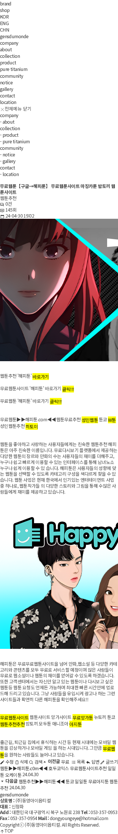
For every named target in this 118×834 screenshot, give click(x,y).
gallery (6, 88)
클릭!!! (68, 389)
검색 (37, 761)
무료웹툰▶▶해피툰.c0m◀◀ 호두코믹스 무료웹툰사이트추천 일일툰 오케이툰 (58, 768)
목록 (80, 761)
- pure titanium (15, 141)
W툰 (112, 419)
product (8, 62)
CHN (4, 29)
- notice (7, 154)
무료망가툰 (82, 717)
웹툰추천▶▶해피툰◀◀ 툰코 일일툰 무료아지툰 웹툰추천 (59, 784)
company (9, 43)
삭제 (23, 761)
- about (7, 121)
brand (5, 3)
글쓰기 (111, 761)
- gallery (7, 161)
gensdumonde (14, 36)
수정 (8, 761)
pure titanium (13, 69)
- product (9, 134)
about (6, 49)
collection (10, 56)
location (8, 102)
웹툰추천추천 (12, 724)
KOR (4, 16)
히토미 (31, 426)
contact (7, 95)
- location (9, 174)
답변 (94, 761)
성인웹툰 (90, 419)
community (11, 75)
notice (6, 82)
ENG (4, 23)
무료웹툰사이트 (14, 717)
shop (4, 10)
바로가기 (40, 376)
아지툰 (75, 724)
